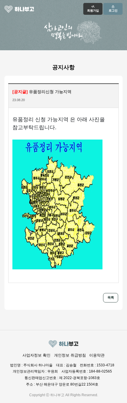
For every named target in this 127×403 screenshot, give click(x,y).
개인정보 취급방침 (70, 355)
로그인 (113, 10)
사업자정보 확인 (36, 355)
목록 (111, 297)
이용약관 (97, 355)
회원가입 (93, 10)
